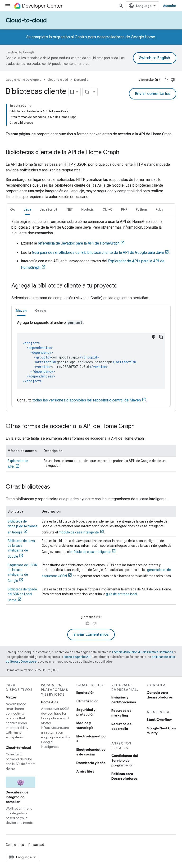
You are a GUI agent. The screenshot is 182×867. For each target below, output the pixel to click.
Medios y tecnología (84, 725)
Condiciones (15, 845)
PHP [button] (124, 209)
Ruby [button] (159, 209)
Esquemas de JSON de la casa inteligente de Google (22, 573)
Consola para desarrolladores (160, 694)
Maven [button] (21, 310)
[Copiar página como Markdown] (87, 92)
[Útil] (165, 79)
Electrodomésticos (90, 738)
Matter (11, 697)
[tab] (12, 209)
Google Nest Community (161, 730)
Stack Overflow (159, 719)
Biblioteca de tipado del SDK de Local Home (22, 594)
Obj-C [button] (107, 209)
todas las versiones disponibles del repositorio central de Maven (86, 400)
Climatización (87, 701)
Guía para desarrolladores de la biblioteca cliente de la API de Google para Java (98, 252)
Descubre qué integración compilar (17, 797)
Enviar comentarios (152, 93)
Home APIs (49, 702)
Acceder (169, 6)
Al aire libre (85, 771)
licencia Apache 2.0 (77, 657)
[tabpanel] (91, 313)
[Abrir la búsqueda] (121, 6)
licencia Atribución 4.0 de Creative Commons (142, 652)
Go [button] (12, 209)
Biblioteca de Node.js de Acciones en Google (22, 526)
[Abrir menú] (7, 5)
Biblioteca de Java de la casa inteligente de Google (21, 548)
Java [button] (27, 209)
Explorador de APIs (18, 464)
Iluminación (85, 692)
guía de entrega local (121, 594)
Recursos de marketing (121, 712)
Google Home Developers (23, 79)
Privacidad (36, 845)
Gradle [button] (40, 310)
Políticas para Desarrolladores (124, 776)
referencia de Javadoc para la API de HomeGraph (78, 243)
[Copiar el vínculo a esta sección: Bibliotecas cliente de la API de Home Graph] (124, 152)
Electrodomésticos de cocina (90, 751)
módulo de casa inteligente (79, 532)
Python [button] (141, 209)
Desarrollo (81, 79)
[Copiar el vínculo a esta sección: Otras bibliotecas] (54, 487)
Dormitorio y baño (90, 763)
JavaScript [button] (48, 209)
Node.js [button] (87, 209)
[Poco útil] (172, 79)
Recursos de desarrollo (121, 726)
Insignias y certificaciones (123, 699)
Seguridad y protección (86, 711)
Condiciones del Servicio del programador (124, 760)
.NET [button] (69, 209)
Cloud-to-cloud (26, 20)
